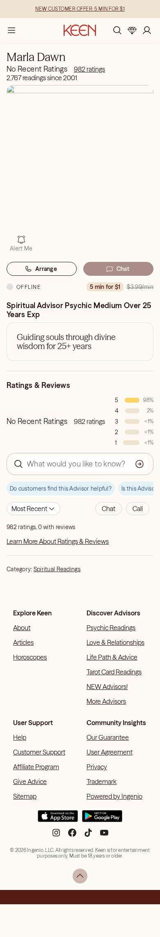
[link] (89, 69)
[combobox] (33, 508)
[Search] (117, 30)
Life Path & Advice (112, 657)
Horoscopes (30, 657)
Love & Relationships (115, 642)
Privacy (97, 767)
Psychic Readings (111, 628)
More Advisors (106, 701)
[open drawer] (11, 30)
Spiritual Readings (57, 569)
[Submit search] (139, 464)
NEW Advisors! (107, 686)
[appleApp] (58, 819)
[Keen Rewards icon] (132, 30)
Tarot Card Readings (114, 672)
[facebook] (72, 836)
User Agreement (110, 752)
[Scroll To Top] (80, 876)
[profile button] (146, 30)
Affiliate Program (36, 767)
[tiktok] (88, 836)
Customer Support (39, 752)
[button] (108, 508)
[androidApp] (102, 819)
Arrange (46, 269)
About (21, 628)
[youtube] (104, 836)
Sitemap (25, 796)
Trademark (102, 781)
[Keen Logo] (80, 30)
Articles (23, 642)
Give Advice (30, 781)
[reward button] (132, 30)
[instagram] (56, 836)
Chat (123, 269)
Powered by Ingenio (114, 796)
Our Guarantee (108, 737)
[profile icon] (146, 30)
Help (19, 737)
